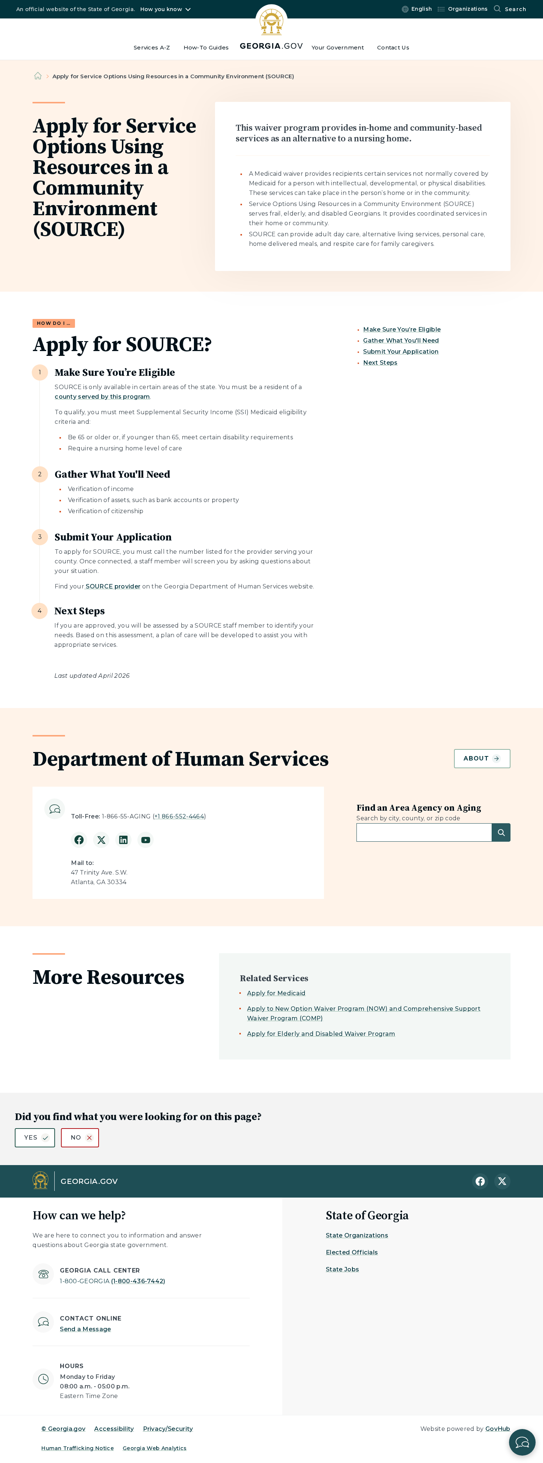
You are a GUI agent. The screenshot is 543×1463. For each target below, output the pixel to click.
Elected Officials (352, 1252)
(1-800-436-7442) (112, 1281)
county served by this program (102, 396)
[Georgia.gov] (271, 26)
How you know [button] (161, 9)
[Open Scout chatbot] (522, 1442)
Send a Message (85, 1329)
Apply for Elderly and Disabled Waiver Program (321, 1033)
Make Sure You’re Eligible (402, 329)
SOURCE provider (112, 586)
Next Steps (380, 362)
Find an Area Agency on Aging (418, 807)
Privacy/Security (168, 1428)
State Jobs (342, 1269)
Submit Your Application (400, 351)
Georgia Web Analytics (155, 1448)
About (476, 758)
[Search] (501, 832)
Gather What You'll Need (401, 340)
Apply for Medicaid (276, 993)
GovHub (497, 1428)
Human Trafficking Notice (77, 1448)
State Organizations (357, 1235)
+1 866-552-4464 (179, 816)
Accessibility (114, 1428)
